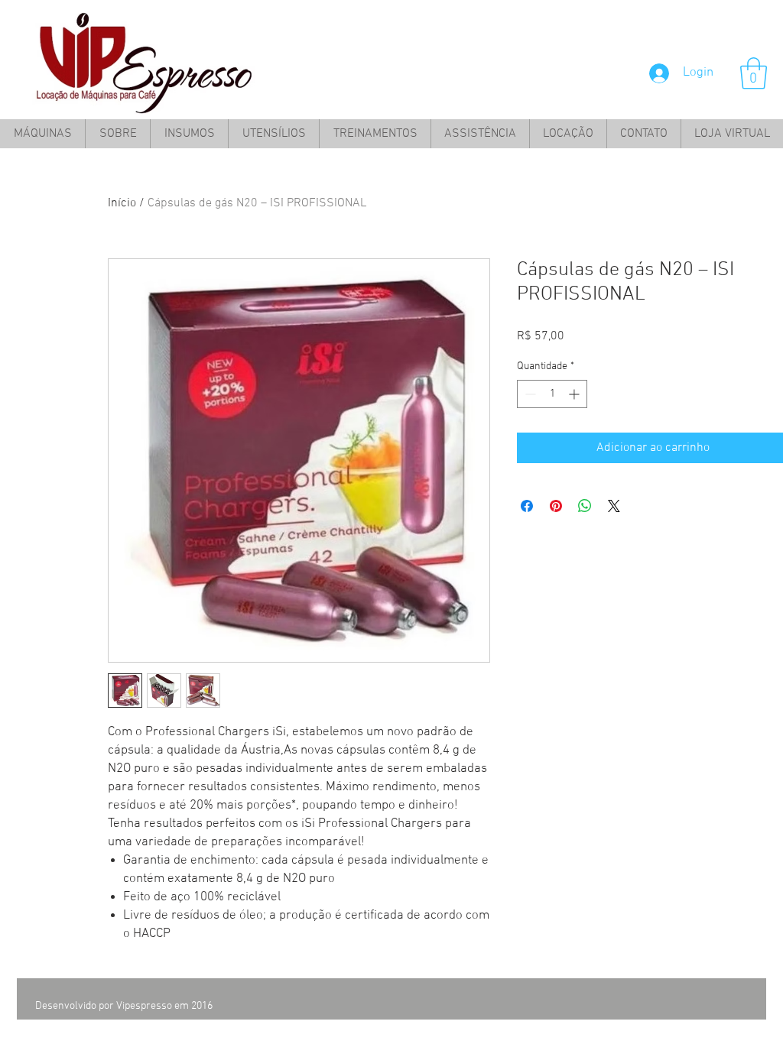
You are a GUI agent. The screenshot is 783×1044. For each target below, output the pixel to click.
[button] (753, 73)
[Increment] (575, 394)
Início (122, 203)
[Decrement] (528, 394)
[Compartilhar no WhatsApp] (585, 506)
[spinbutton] (552, 394)
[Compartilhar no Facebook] (527, 506)
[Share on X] (614, 506)
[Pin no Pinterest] (556, 506)
